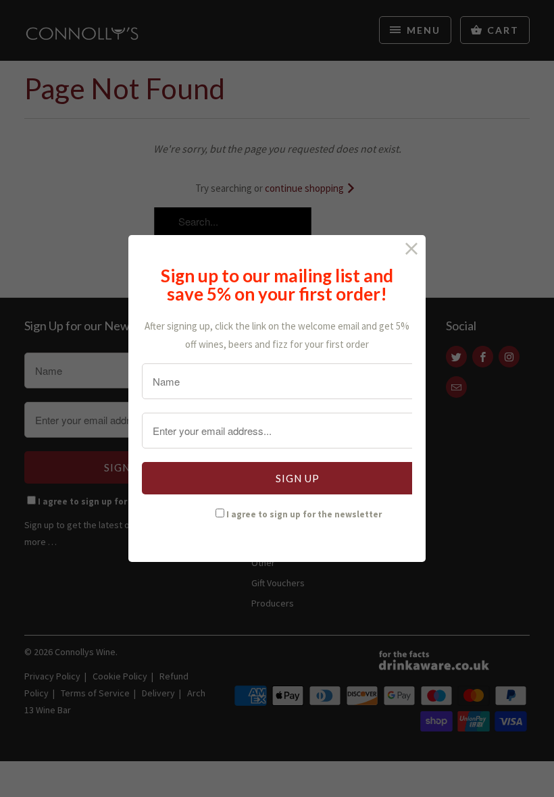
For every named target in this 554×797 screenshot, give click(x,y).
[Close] (412, 249)
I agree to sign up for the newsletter (304, 514)
